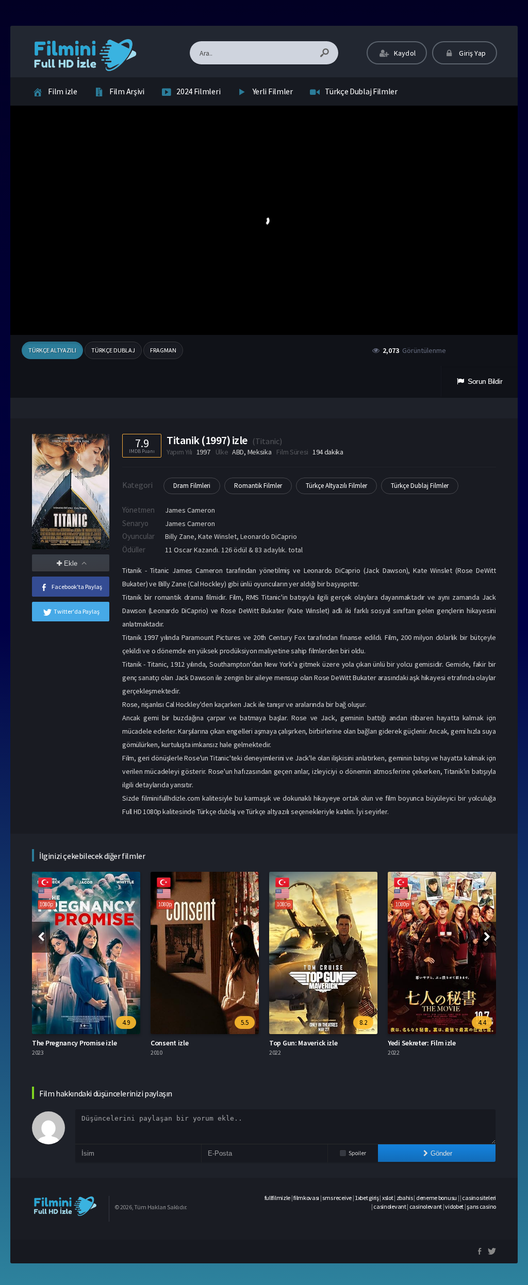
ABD (238, 451)
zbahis (405, 1198)
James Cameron (190, 510)
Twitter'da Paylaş (77, 611)
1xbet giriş (367, 1198)
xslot (387, 1198)
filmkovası (306, 1198)
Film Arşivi (126, 91)
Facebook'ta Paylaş (77, 586)
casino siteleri (479, 1198)
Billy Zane (179, 536)
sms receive (337, 1198)
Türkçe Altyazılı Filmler (336, 485)
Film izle (62, 91)
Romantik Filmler (258, 485)
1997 (203, 451)
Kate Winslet (217, 536)
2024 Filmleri (198, 91)
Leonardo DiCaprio (268, 536)
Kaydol (404, 53)
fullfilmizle (277, 1198)
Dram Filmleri (191, 485)
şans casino (481, 1206)
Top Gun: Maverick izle (303, 1042)
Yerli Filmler (273, 91)
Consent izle (169, 1042)
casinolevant (389, 1206)
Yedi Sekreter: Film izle (422, 1042)
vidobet (454, 1206)
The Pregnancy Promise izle (74, 1042)
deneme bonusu (436, 1198)
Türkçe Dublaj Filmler (361, 91)
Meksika (260, 451)
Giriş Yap (471, 53)
